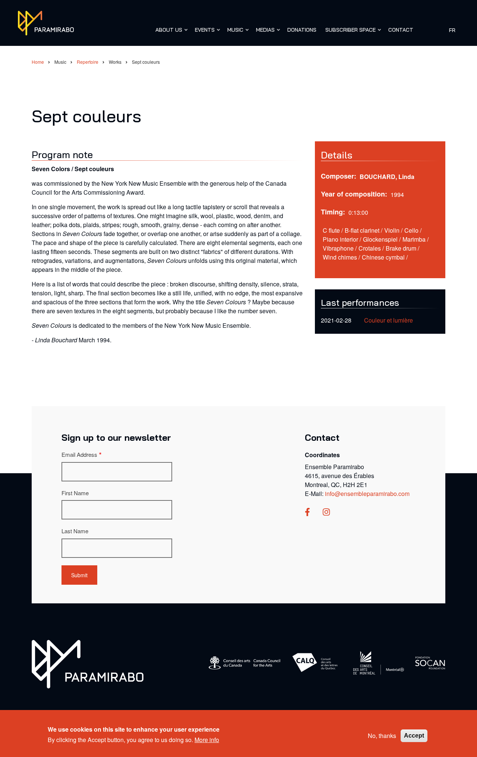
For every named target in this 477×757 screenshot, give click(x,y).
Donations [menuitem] (301, 29)
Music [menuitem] (233, 33)
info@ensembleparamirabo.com (367, 493)
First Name (75, 493)
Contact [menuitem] (400, 29)
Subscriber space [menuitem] (349, 33)
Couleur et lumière (388, 320)
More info (207, 739)
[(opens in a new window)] (307, 512)
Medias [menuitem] (263, 33)
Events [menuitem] (203, 33)
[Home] (46, 22)
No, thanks (382, 735)
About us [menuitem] (167, 33)
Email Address (79, 454)
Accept (414, 735)
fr (452, 30)
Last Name (74, 531)
